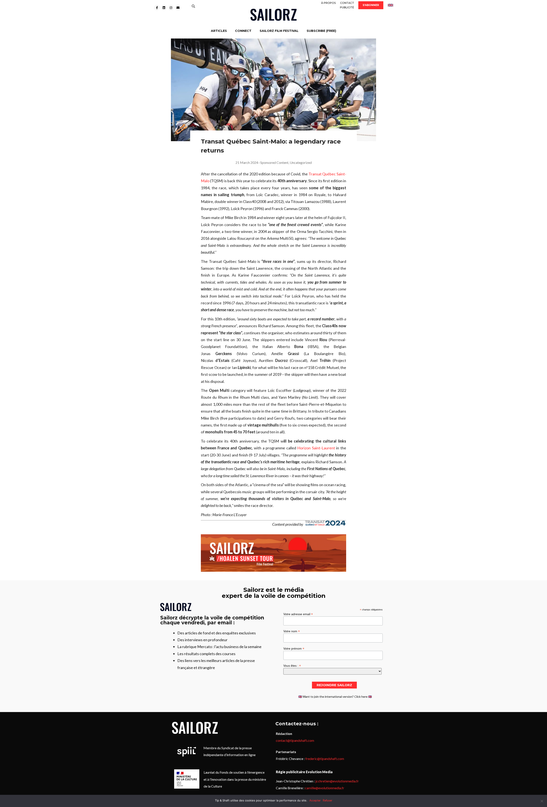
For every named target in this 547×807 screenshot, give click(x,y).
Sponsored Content (274, 162)
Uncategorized (301, 162)
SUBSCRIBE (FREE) (321, 31)
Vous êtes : (292, 665)
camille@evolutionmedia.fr (324, 788)
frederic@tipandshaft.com (324, 759)
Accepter (315, 800)
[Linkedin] (164, 8)
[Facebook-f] (157, 8)
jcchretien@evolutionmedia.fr (337, 781)
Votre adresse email (298, 614)
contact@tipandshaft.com (295, 740)
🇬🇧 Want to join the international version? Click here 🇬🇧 (335, 696)
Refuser (327, 800)
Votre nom (291, 631)
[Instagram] (171, 8)
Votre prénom (293, 648)
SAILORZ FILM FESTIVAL (279, 31)
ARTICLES (219, 31)
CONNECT (243, 31)
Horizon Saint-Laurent (316, 448)
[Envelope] (178, 8)
